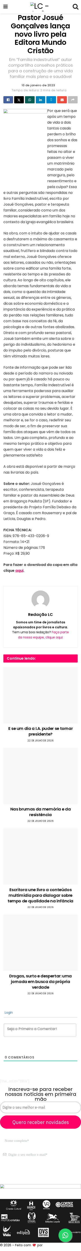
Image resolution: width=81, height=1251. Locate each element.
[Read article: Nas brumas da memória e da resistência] (40, 776)
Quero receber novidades (40, 1122)
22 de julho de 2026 (40, 740)
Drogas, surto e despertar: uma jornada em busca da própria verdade (40, 981)
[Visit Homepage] (40, 6)
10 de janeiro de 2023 (38, 85)
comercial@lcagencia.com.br (23, 1176)
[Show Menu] (5, 7)
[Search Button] (75, 7)
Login (8, 1012)
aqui (19, 570)
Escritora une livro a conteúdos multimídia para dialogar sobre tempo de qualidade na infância (40, 895)
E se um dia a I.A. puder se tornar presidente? (40, 731)
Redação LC (40, 614)
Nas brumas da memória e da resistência (40, 811)
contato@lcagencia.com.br (21, 1171)
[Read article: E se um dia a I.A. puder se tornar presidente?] (40, 695)
